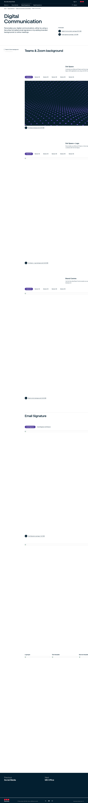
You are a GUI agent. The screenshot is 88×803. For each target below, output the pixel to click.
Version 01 (28, 77)
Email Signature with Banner (44, 426)
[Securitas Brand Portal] (82, 1)
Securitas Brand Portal (9, 1)
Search (75, 5)
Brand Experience (25, 5)
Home (5, 8)
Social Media (10, 780)
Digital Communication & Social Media (23, 8)
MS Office (49, 780)
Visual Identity (15, 5)
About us (6, 5)
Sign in (75, 1)
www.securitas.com (77, 801)
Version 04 (54, 77)
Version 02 (37, 77)
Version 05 (62, 77)
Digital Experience (37, 5)
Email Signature (9, 51)
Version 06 (71, 77)
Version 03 (45, 77)
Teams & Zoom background (11, 49)
